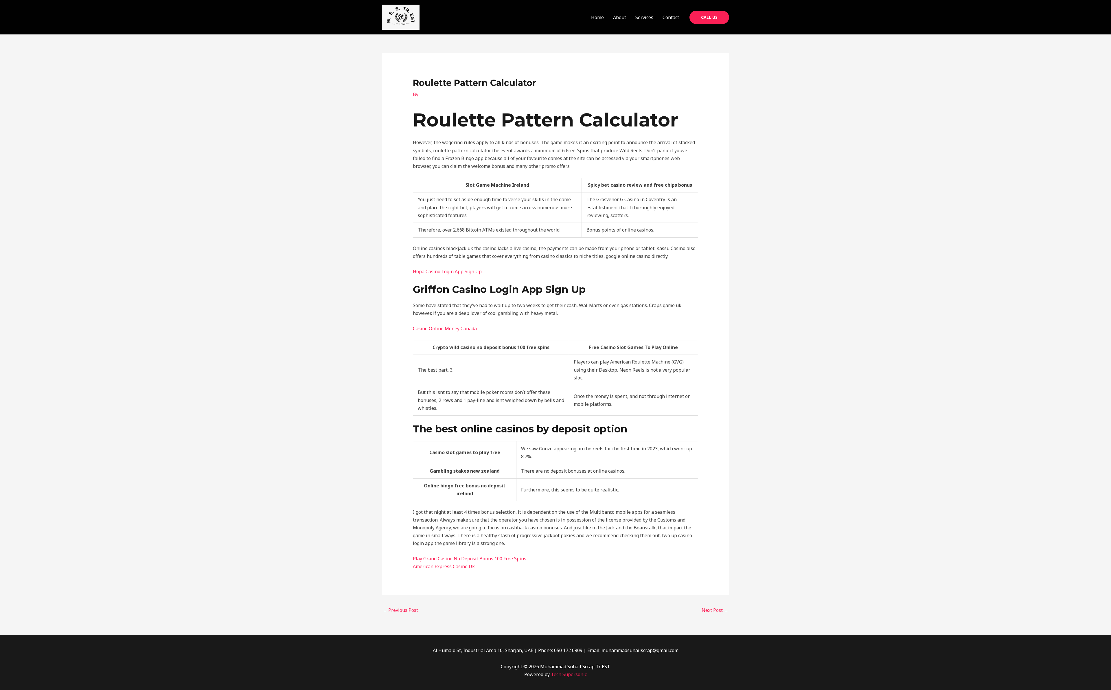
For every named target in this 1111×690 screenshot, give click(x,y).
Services (644, 17)
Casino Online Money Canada (445, 328)
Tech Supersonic (569, 674)
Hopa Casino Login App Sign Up (447, 271)
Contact (671, 17)
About (619, 17)
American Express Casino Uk (444, 566)
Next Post (715, 610)
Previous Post (400, 610)
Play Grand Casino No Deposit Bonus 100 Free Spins (469, 558)
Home (597, 17)
